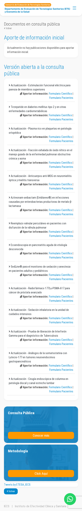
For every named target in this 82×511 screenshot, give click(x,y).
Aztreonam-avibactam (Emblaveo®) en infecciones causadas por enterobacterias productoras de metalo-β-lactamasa (40, 201)
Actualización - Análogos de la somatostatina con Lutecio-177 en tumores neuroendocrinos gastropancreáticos (38, 357)
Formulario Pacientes (61, 97)
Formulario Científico (60, 93)
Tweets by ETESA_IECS (17, 484)
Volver (8, 28)
